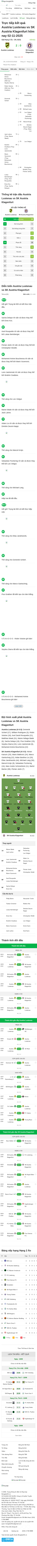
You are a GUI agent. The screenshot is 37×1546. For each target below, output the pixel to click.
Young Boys (28, 1120)
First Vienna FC (28, 1234)
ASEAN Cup (18, 8)
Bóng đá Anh (23, 1448)
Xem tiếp (18, 706)
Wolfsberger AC (28, 1030)
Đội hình (22, 69)
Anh (34, 8)
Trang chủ (5, 1445)
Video (3, 1451)
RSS (3, 1527)
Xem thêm (18, 1435)
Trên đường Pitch (8, 6)
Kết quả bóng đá (24, 1466)
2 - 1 (18, 1407)
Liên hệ (5, 1531)
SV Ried (27, 1049)
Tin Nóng (4, 1448)
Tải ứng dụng (18, 1477)
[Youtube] (28, 1526)
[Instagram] (24, 1526)
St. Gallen (10, 1106)
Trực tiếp (4, 1457)
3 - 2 (18, 1418)
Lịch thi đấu (14, 18)
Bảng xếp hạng (31, 18)
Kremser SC (10, 1063)
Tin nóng (9, 8)
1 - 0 (18, 1412)
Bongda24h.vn (22, 1535)
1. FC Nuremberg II (9, 1078)
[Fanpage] (20, 1526)
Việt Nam (27, 8)
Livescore (5, 1473)
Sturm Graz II (9, 1194)
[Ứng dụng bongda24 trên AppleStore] (22, 1480)
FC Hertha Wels (10, 1225)
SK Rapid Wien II (29, 1176)
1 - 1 (18, 1402)
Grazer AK (10, 1039)
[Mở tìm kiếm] (32, 6)
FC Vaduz (28, 1113)
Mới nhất (26, 294)
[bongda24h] (2, 8)
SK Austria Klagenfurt (10, 956)
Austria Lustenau (27, 956)
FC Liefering (28, 1155)
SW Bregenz (10, 1087)
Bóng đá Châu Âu (24, 1451)
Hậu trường (5, 1470)
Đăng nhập (31, 3)
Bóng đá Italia (23, 1457)
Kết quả (22, 18)
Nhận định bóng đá (8, 1464)
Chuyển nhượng (7, 1467)
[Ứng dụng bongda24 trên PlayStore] (15, 1480)
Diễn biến (13, 69)
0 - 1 (18, 1382)
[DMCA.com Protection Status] (8, 1541)
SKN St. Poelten (11, 1215)
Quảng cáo (15, 1531)
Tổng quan (4, 69)
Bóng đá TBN (23, 1454)
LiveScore (5, 18)
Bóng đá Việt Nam (24, 1445)
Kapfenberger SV (29, 1205)
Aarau (26, 1096)
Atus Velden (10, 1141)
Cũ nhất (32, 294)
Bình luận (4, 1461)
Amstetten (10, 1165)
